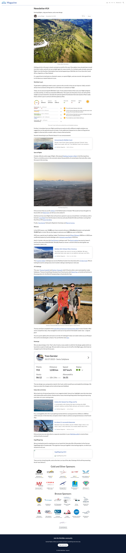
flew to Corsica (70, 223)
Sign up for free (63, 545)
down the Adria (47, 220)
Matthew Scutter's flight (70, 156)
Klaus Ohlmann (75, 235)
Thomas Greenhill (44, 270)
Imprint (67, 550)
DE (109, 2)
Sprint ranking (74, 240)
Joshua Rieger (40, 16)
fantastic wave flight (65, 237)
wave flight (42, 218)
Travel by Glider (40, 261)
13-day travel (84, 261)
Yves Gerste (41, 223)
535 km (53, 211)
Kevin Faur (75, 272)
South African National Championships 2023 (66, 328)
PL (114, 2)
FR (112, 2)
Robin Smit (46, 212)
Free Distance (55, 240)
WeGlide (118, 2)
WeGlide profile (74, 434)
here (67, 337)
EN (107, 2)
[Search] (123, 2)
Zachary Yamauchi (57, 270)
